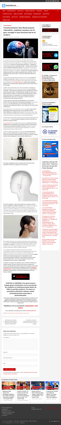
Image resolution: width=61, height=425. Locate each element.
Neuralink (20, 313)
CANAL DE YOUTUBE (18, 13)
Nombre (5, 352)
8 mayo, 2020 (5, 37)
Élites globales (6, 388)
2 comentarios (16, 37)
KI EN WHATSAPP (37, 13)
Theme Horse (8, 422)
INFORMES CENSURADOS (24, 17)
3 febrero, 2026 (35, 398)
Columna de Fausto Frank (8, 386)
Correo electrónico (8, 357)
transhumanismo (26, 313)
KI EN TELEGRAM (28, 13)
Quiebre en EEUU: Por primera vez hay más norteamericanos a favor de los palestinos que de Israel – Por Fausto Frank (23, 395)
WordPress (22, 422)
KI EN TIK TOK (15, 17)
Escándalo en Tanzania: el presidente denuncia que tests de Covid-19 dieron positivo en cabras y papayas (30, 322)
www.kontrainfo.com (31, 310)
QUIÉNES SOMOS (6, 20)
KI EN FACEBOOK (6, 17)
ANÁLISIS (46, 10)
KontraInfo (11, 37)
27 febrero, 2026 (20, 400)
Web (4, 363)
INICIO (4, 10)
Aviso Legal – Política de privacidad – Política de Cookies (25, 421)
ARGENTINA (49, 386)
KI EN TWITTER (46, 13)
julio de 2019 (9, 123)
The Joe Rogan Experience (17, 82)
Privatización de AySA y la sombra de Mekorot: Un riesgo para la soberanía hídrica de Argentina (52, 394)
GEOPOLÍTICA (20, 10)
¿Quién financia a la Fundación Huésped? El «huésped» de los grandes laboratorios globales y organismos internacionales (11, 322)
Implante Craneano (15, 313)
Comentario (6, 337)
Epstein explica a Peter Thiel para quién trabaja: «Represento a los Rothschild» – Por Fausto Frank (38, 394)
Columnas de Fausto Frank (10, 379)
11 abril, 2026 (5, 400)
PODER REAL (39, 10)
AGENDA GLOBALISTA (30, 10)
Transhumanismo (7, 25)
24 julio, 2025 (48, 398)
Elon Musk (9, 313)
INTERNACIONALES (11, 10)
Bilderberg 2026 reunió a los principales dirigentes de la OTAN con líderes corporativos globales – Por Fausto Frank (9, 395)
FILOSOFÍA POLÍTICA (7, 13)
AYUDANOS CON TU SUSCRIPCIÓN (39, 17)
